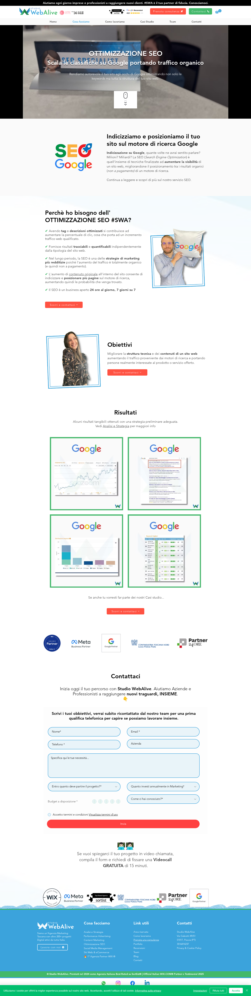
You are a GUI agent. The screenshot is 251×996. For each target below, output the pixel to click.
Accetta (236, 990)
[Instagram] (118, 983)
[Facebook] (133, 983)
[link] (218, 11)
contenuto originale (83, 274)
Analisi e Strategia (116, 426)
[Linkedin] (147, 983)
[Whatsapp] (104, 983)
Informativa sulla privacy (148, 990)
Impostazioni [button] (200, 990)
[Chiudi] (247, 990)
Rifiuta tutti (218, 990)
